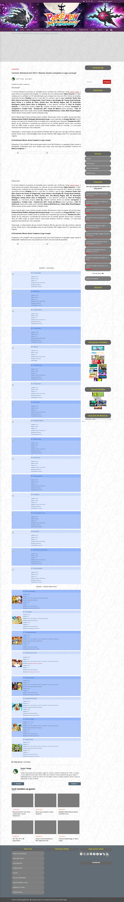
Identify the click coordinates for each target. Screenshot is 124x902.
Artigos (93, 30)
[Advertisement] (62, 49)
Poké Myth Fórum (18, 858)
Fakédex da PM (17, 868)
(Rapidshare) (30, 600)
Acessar (88, 158)
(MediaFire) (34, 640)
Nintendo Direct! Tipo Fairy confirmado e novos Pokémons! (21, 814)
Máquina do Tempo (19, 887)
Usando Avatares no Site (20, 882)
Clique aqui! (40, 286)
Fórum (29, 30)
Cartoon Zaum (74, 92)
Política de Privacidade (19, 853)
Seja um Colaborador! (19, 878)
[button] (107, 30)
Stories (100, 30)
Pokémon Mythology (18, 900)
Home (22, 30)
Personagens (48, 30)
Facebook (96, 862)
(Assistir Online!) (36, 608)
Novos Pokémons (70, 30)
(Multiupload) (38, 284)
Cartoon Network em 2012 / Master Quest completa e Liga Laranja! (44, 73)
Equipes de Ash (83, 30)
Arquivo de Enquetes (92, 278)
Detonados (36, 30)
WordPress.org (90, 173)
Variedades (15, 69)
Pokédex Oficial (17, 892)
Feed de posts (90, 163)
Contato (15, 873)
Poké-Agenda (58, 30)
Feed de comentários (92, 168)
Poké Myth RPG (17, 863)
